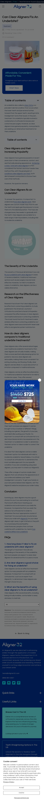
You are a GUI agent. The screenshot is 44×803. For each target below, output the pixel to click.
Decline (21, 793)
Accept (21, 787)
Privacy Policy (8, 782)
